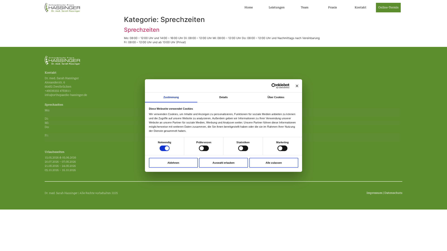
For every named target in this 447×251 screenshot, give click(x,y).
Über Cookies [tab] (276, 97)
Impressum (374, 193)
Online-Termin (388, 7)
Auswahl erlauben (223, 162)
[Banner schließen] (297, 86)
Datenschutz (393, 193)
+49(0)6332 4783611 (58, 90)
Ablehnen (173, 162)
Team (304, 7)
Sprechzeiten (141, 29)
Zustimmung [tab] (171, 97)
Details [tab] (223, 97)
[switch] (204, 148)
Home (248, 7)
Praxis (332, 7)
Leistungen (277, 7)
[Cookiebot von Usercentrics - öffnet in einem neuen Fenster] (274, 85)
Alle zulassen (274, 162)
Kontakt (360, 7)
